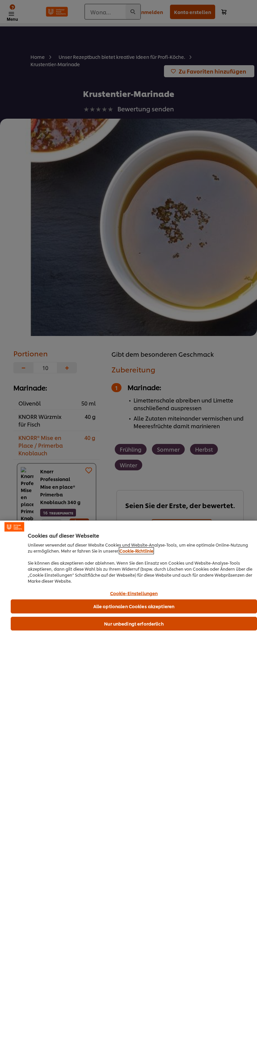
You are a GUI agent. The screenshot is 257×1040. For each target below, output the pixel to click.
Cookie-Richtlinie (136, 551)
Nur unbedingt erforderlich (133, 623)
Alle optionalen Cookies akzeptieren (134, 606)
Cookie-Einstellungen (134, 593)
